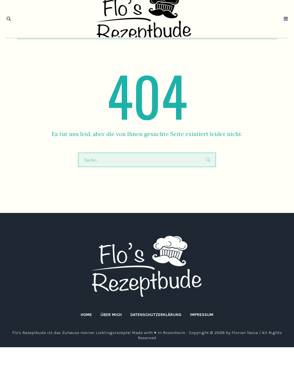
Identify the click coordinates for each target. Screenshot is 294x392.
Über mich (111, 314)
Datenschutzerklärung (155, 314)
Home (86, 314)
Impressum (201, 314)
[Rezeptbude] (147, 267)
